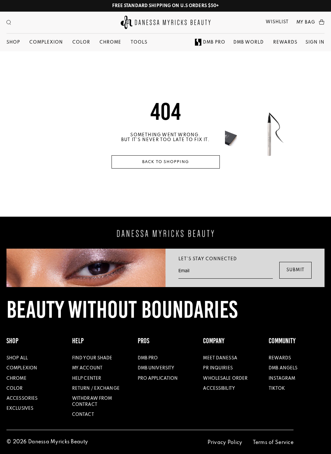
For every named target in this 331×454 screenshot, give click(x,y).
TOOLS (139, 42)
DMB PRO (214, 42)
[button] (8, 22)
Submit (295, 270)
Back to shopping (165, 162)
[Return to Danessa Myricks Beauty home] (165, 22)
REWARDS (285, 42)
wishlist (277, 22)
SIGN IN (315, 42)
